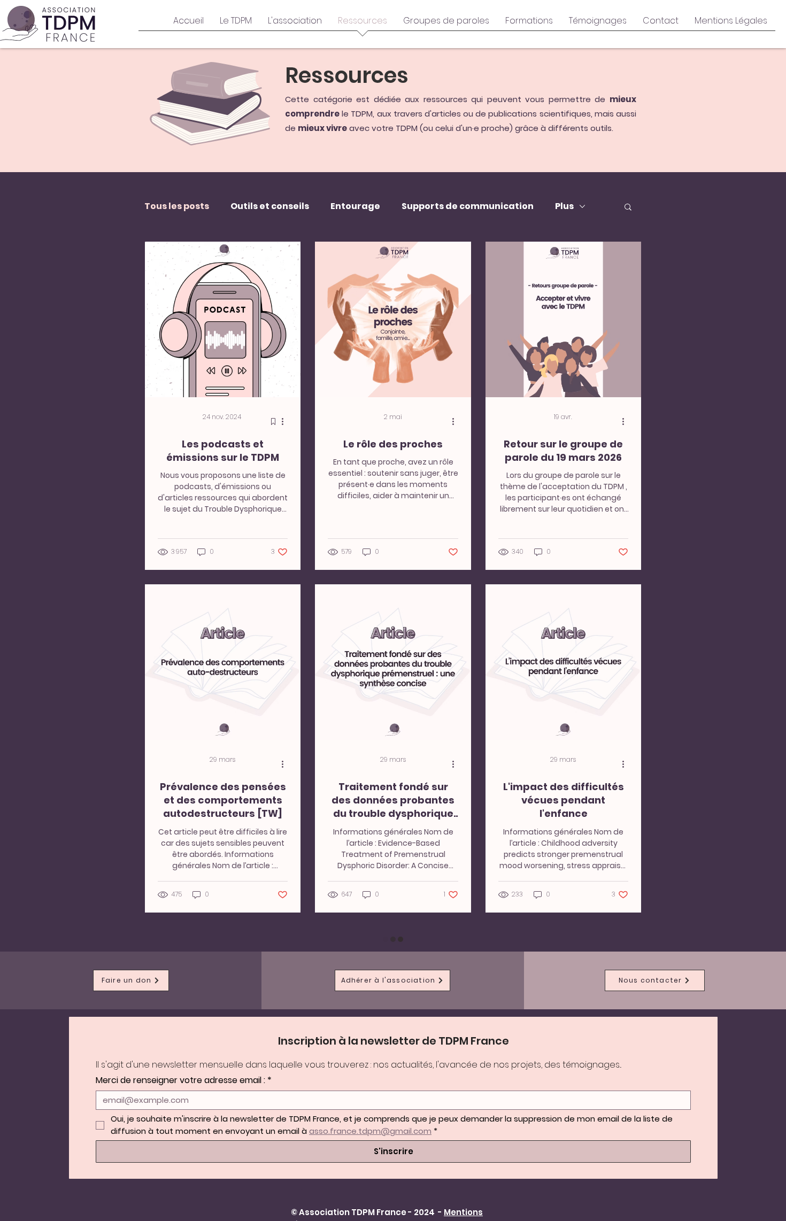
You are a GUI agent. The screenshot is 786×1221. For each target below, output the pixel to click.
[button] (628, 207)
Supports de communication (468, 206)
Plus (564, 206)
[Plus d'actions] (286, 421)
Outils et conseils (269, 206)
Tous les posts (176, 206)
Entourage (355, 206)
